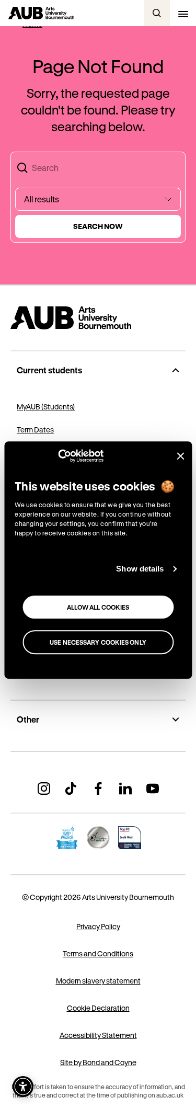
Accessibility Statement (98, 1035)
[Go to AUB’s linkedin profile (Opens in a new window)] (125, 788)
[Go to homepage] (98, 317)
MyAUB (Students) (46, 406)
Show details (140, 568)
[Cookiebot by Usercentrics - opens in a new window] (57, 456)
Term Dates (35, 429)
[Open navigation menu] (183, 13)
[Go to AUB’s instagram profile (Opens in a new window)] (43, 788)
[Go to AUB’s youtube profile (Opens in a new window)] (152, 788)
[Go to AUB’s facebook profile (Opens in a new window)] (98, 788)
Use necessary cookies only (98, 642)
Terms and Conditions (98, 953)
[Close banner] (180, 456)
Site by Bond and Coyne (98, 1062)
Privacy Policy (98, 926)
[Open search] (157, 13)
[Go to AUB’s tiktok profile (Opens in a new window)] (71, 788)
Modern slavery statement (98, 980)
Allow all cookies (98, 607)
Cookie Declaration (98, 1007)
